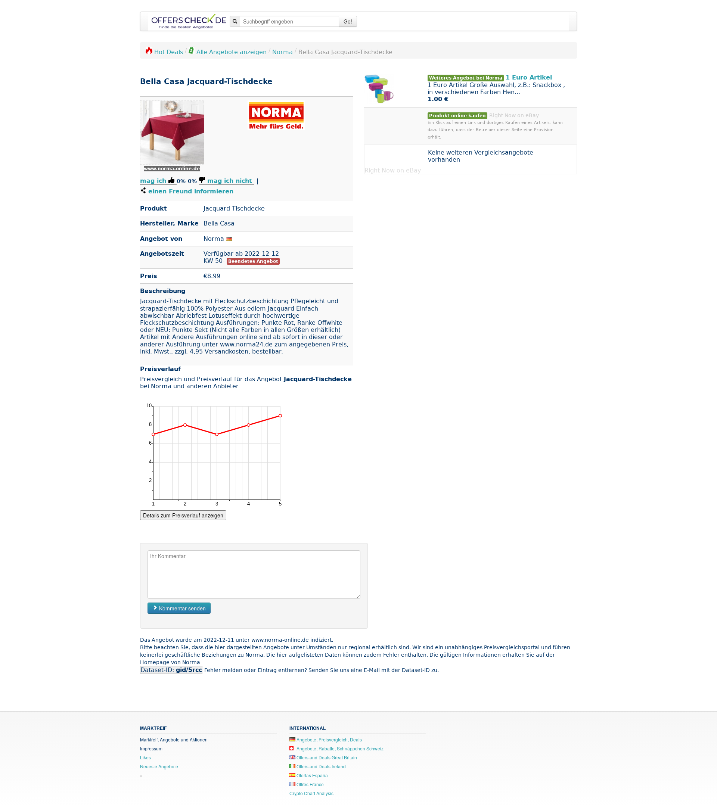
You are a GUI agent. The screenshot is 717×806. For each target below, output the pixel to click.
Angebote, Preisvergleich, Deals (328, 739)
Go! (348, 21)
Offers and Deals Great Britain (326, 757)
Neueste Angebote (159, 766)
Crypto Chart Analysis (311, 793)
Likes (145, 757)
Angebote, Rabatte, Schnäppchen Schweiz (339, 748)
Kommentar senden (182, 608)
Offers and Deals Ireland (320, 766)
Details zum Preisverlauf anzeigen (183, 515)
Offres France (309, 784)
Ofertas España (311, 775)
